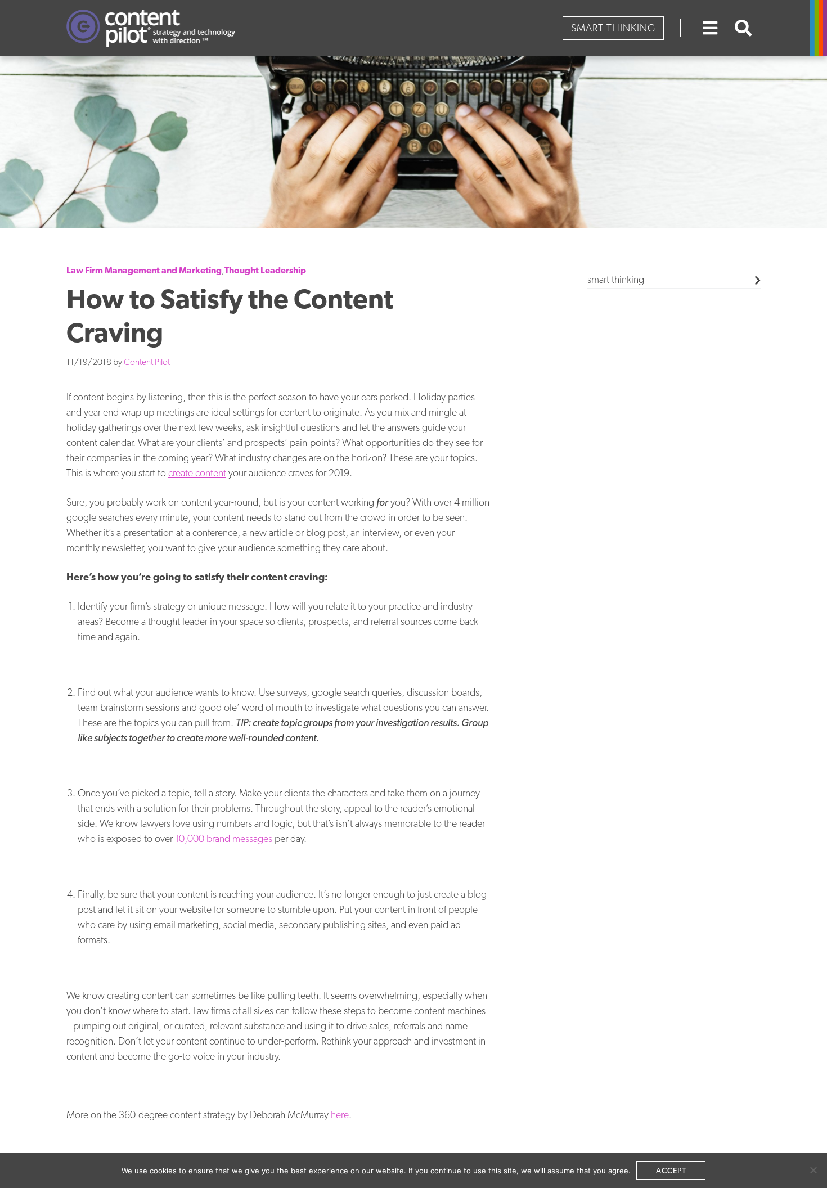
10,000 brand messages (223, 838)
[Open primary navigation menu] (710, 28)
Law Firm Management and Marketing (144, 270)
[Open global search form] (743, 28)
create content (197, 473)
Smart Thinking (613, 28)
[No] (813, 1170)
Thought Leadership (265, 270)
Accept (671, 1170)
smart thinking (615, 279)
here (340, 1114)
